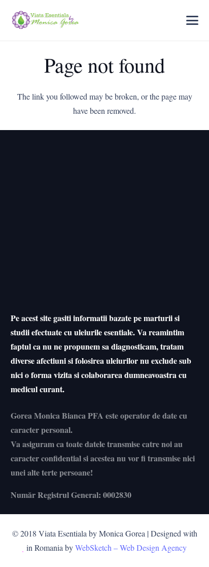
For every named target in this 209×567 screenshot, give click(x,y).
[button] (192, 20)
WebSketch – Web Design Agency (131, 547)
